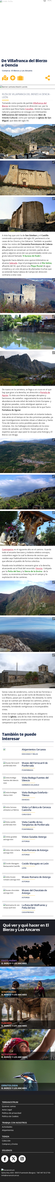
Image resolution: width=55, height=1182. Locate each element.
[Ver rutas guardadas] (20, 78)
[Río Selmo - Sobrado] (27, 332)
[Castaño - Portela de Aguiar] (27, 528)
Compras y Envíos (10, 1144)
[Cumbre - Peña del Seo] (27, 634)
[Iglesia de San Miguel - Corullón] (27, 178)
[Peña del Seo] (27, 598)
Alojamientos (8, 1130)
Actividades (7, 1127)
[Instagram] (22, 1158)
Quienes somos (9, 1106)
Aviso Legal (7, 1109)
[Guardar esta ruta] (12, 78)
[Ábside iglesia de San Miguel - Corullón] (27, 214)
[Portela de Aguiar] (27, 455)
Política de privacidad (11, 1113)
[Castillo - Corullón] (27, 295)
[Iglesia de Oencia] (27, 670)
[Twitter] (13, 1158)
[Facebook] (4, 1158)
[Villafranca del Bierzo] (27, 141)
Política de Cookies (10, 1116)
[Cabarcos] (27, 368)
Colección (6, 1140)
